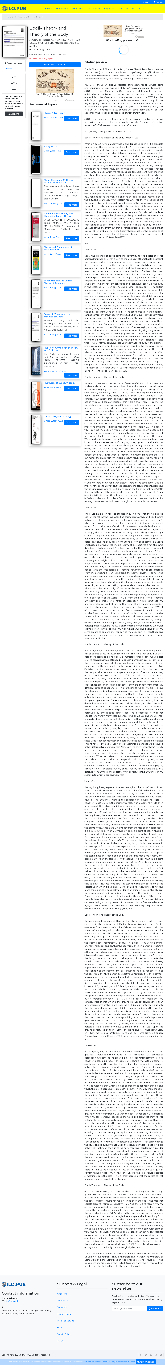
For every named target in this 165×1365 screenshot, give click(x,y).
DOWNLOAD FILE (56, 64)
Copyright (62, 1307)
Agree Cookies (146, 1362)
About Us (124, 8)
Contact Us (139, 8)
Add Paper (95, 8)
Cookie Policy (64, 1334)
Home (49, 8)
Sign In (147, 2)
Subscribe (156, 1308)
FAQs (59, 1327)
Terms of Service (65, 1321)
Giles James (9, 69)
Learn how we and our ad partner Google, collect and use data (108, 1362)
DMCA (60, 1341)
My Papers (110, 8)
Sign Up (15, 114)
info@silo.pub (12, 1301)
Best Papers (79, 8)
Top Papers (63, 8)
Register (159, 2)
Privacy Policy (64, 1314)
